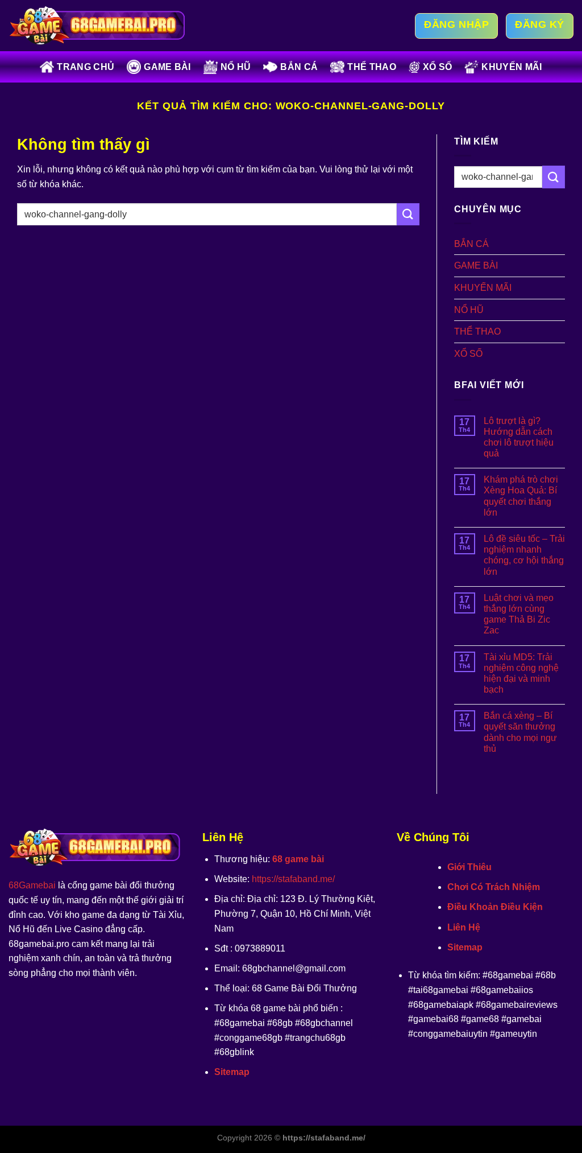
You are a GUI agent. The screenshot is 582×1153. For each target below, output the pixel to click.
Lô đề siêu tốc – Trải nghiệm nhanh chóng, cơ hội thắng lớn (524, 555)
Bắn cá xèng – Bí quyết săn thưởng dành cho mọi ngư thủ (520, 732)
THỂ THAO (371, 67)
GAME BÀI (167, 67)
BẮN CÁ (299, 67)
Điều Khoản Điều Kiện (495, 907)
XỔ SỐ (437, 67)
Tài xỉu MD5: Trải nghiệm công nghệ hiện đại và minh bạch (521, 673)
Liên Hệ (463, 927)
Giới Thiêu (469, 867)
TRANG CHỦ (85, 67)
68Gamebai (32, 885)
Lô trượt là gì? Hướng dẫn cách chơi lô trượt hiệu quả (519, 437)
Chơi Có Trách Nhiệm (493, 887)
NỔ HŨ (236, 67)
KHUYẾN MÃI (511, 67)
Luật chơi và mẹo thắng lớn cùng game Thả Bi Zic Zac (519, 614)
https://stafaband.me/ (293, 879)
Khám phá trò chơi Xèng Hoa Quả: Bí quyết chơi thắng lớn (521, 496)
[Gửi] (408, 214)
